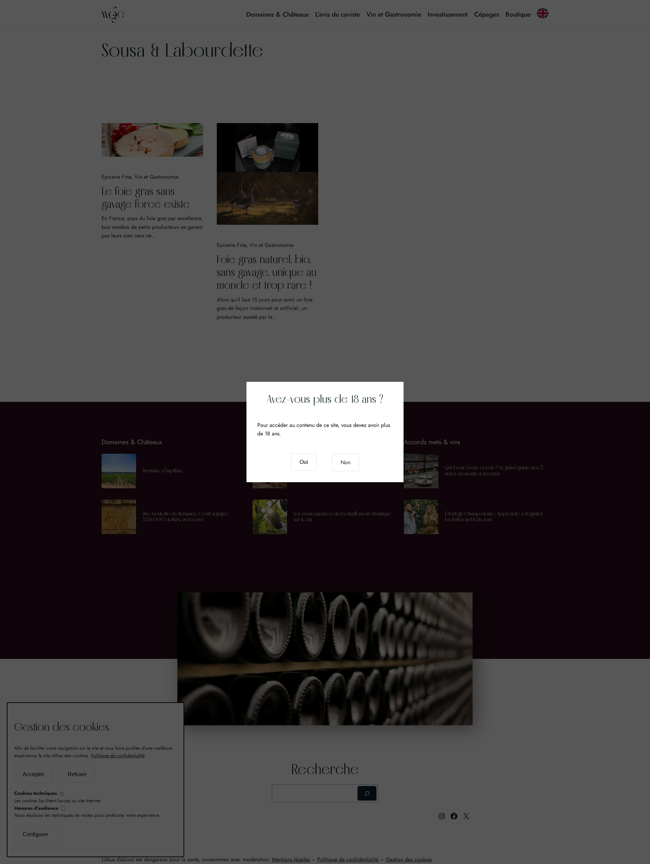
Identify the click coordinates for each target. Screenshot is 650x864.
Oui (304, 462)
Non (345, 462)
